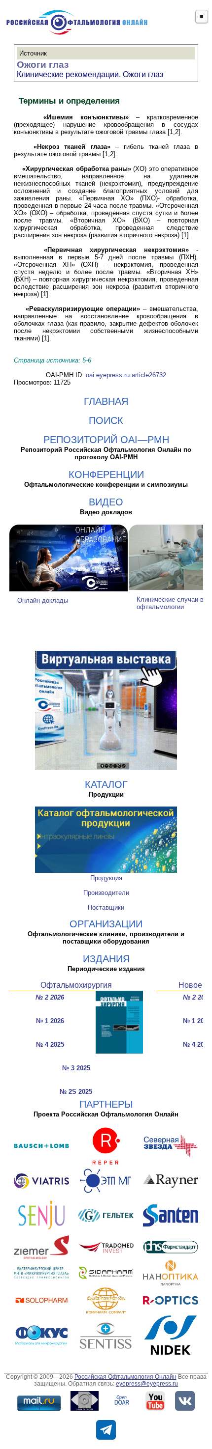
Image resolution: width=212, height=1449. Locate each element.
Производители (106, 892)
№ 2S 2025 (76, 1091)
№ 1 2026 (50, 1021)
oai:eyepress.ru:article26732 (126, 375)
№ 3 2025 (76, 1068)
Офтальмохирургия (76, 985)
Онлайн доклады (42, 600)
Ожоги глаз (43, 64)
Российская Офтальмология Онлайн (125, 1376)
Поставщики (106, 907)
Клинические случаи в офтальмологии (170, 603)
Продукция (106, 878)
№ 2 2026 (49, 997)
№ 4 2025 (50, 1044)
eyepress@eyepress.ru (147, 1383)
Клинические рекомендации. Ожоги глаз (90, 74)
